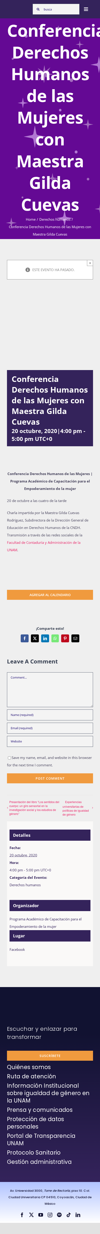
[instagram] (50, 1215)
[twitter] (31, 1215)
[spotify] (59, 1215)
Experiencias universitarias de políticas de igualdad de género (76, 808)
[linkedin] (78, 1215)
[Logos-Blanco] (18, 7)
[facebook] (22, 1215)
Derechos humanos (25, 885)
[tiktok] (68, 1215)
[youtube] (40, 1215)
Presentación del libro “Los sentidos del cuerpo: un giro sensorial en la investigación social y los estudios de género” (34, 808)
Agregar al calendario (50, 595)
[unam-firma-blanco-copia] (20, 998)
